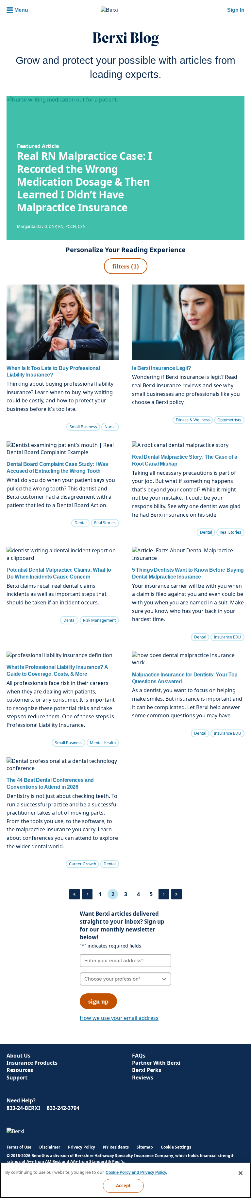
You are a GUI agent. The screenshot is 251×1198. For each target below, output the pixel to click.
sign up (98, 1001)
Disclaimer (49, 1147)
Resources (20, 1070)
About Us (18, 1055)
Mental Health (103, 743)
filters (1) (125, 266)
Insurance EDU (227, 637)
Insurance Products (32, 1062)
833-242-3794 (63, 1108)
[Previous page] (87, 894)
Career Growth (82, 864)
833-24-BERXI (23, 1108)
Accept (123, 1186)
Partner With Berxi (156, 1062)
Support (17, 1077)
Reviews (142, 1077)
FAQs (138, 1055)
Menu (21, 10)
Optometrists (229, 420)
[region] (125, 1180)
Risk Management (99, 620)
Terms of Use (19, 1147)
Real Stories (105, 522)
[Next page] (164, 894)
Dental (81, 522)
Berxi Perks (146, 1070)
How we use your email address (119, 1018)
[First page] (74, 894)
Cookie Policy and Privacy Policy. (136, 1172)
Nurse (110, 427)
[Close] (240, 1173)
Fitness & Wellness (193, 420)
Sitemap (145, 1147)
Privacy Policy (81, 1147)
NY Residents (116, 1147)
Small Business (83, 427)
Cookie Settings (176, 1147)
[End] (176, 894)
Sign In (235, 10)
